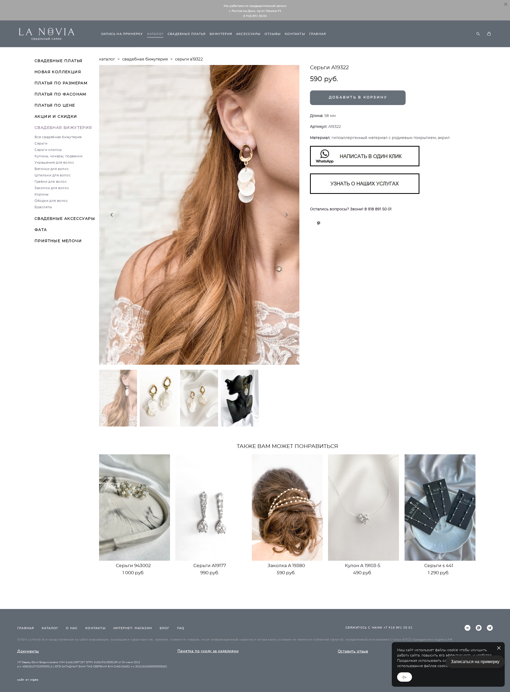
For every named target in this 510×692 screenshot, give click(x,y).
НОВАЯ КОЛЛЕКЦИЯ (58, 72)
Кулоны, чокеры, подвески (58, 156)
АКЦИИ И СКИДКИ (56, 117)
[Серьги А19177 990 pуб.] (210, 507)
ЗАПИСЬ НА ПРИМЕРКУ (122, 34)
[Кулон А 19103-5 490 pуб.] (363, 507)
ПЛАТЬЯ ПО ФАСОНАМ (60, 94)
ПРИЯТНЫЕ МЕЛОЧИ (58, 241)
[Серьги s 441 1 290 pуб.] (440, 507)
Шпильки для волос (53, 175)
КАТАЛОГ (155, 34)
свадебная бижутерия (145, 59)
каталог (107, 59)
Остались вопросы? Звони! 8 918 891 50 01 (351, 209)
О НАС (72, 628)
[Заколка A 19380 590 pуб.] (287, 507)
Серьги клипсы (48, 149)
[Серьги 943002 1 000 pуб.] (134, 507)
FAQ (181, 628)
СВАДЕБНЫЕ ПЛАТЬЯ (187, 34)
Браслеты (43, 207)
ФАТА (41, 230)
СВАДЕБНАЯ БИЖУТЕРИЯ (63, 128)
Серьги (41, 143)
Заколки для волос (52, 188)
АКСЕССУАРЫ (248, 34)
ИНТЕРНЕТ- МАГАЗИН (132, 628)
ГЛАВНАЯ (317, 34)
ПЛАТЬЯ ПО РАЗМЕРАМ (61, 83)
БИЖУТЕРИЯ (221, 34)
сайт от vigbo (28, 679)
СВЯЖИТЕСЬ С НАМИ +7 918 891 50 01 (379, 627)
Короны (42, 194)
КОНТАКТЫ (295, 34)
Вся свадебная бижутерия (58, 137)
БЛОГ (164, 628)
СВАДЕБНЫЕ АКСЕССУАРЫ (65, 219)
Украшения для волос (54, 162)
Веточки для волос (52, 169)
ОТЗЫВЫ (273, 34)
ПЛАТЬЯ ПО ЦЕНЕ (55, 105)
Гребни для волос (51, 181)
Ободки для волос (51, 200)
